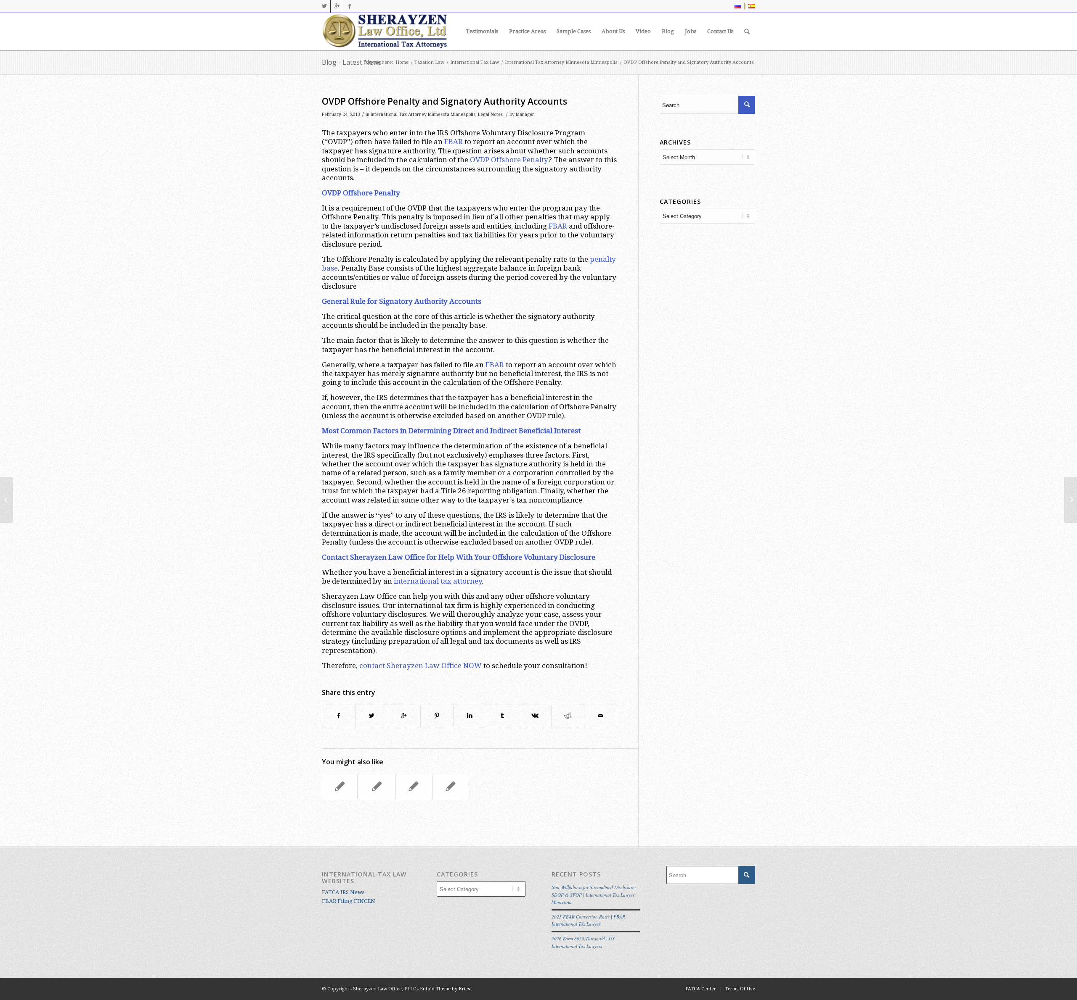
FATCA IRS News (343, 892)
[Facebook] (349, 6)
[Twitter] (324, 6)
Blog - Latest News (352, 62)
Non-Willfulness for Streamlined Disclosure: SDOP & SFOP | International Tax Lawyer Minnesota (594, 894)
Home (402, 62)
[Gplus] (337, 6)
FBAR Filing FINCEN (348, 901)
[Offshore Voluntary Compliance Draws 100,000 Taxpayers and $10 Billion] (377, 786)
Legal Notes (490, 114)
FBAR (453, 141)
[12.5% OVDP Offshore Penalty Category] (6, 500)
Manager (525, 114)
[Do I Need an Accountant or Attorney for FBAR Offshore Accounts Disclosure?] (450, 786)
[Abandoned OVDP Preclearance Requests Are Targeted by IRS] (413, 786)
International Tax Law (474, 62)
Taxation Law (429, 62)
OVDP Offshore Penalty (509, 159)
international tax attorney (438, 581)
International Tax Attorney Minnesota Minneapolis (561, 62)
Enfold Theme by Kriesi (446, 989)
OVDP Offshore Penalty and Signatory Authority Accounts (444, 101)
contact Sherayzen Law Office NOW (420, 665)
